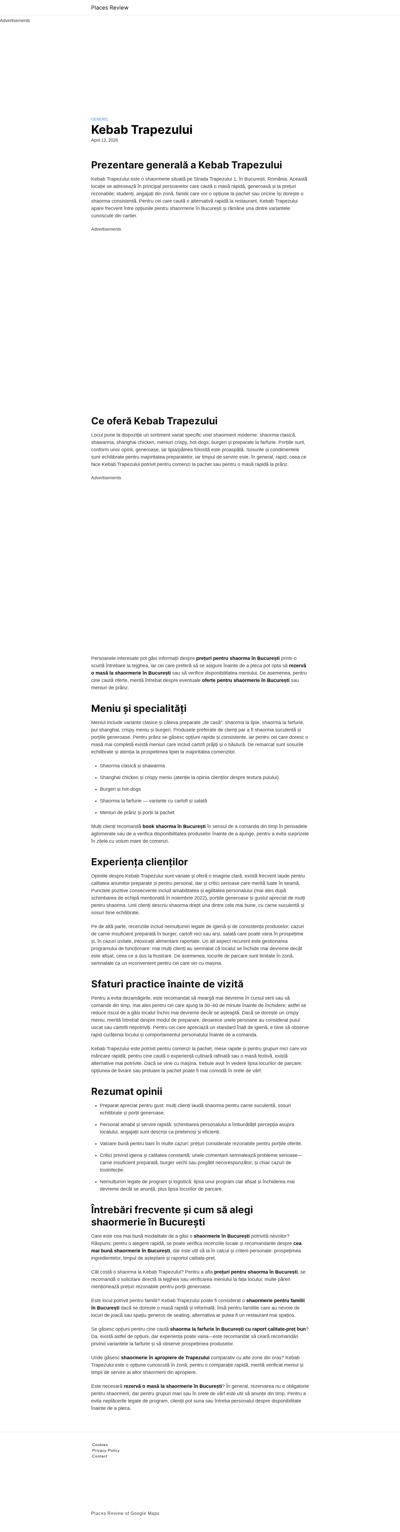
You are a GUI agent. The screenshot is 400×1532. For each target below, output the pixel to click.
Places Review (109, 7)
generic (99, 119)
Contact (99, 1456)
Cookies (100, 1445)
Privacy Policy (106, 1450)
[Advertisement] (200, 65)
